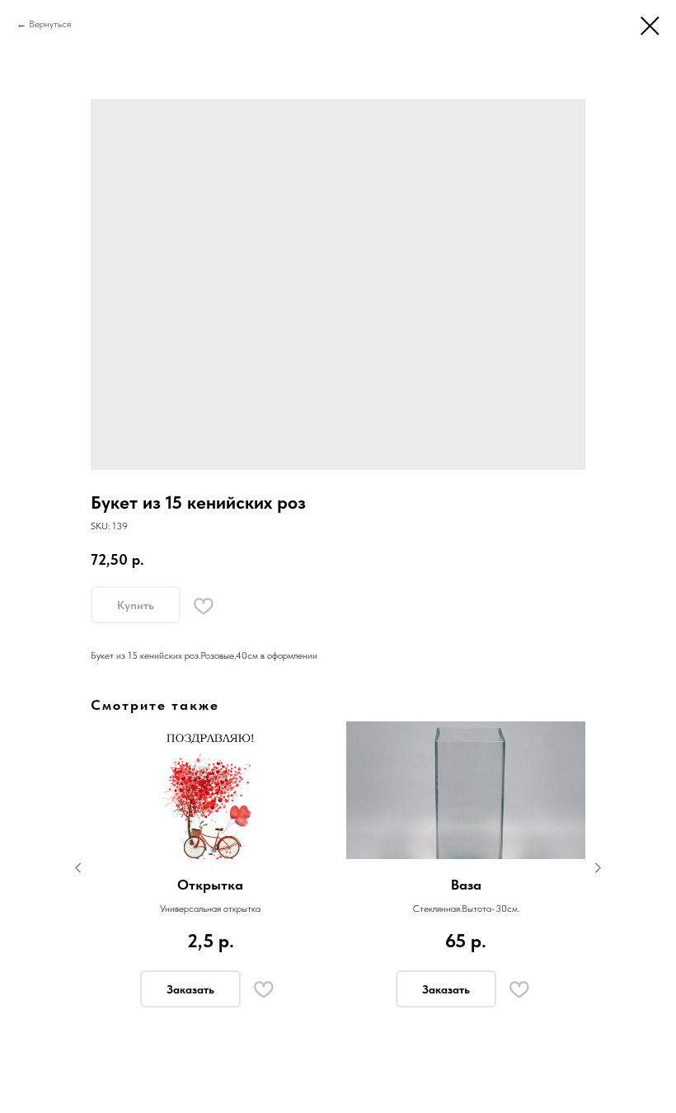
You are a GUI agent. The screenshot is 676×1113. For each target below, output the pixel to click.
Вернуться (50, 24)
